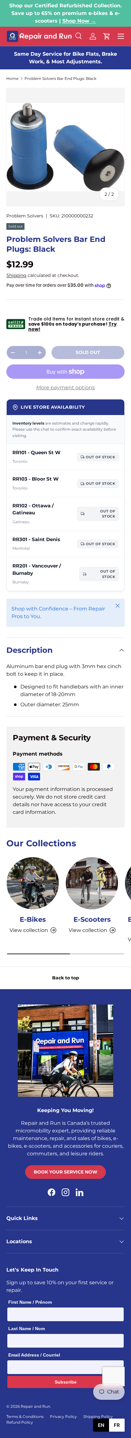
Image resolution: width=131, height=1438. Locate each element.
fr (117, 1425)
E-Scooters (92, 919)
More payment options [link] (65, 387)
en (101, 1425)
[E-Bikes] (33, 883)
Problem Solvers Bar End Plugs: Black (60, 79)
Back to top (65, 978)
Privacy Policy (63, 1416)
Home (12, 79)
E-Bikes (33, 919)
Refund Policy (19, 1422)
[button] (107, 36)
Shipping (16, 275)
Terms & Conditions (25, 1416)
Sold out (88, 352)
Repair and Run (35, 1406)
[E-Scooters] (92, 883)
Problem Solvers (24, 216)
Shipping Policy (98, 1416)
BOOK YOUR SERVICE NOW (65, 1172)
